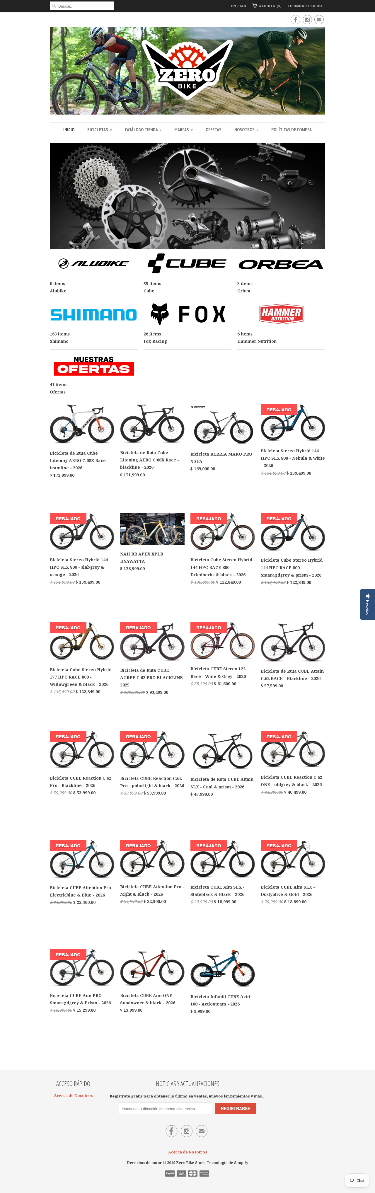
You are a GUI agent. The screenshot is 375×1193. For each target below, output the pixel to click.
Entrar (238, 6)
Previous (56, 196)
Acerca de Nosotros (73, 1095)
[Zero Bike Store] (187, 71)
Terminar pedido (305, 6)
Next (318, 196)
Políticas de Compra (291, 129)
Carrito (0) (270, 6)
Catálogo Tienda (143, 129)
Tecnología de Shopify (227, 1163)
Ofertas (213, 129)
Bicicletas (99, 129)
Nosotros (246, 129)
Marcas (183, 129)
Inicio (68, 129)
